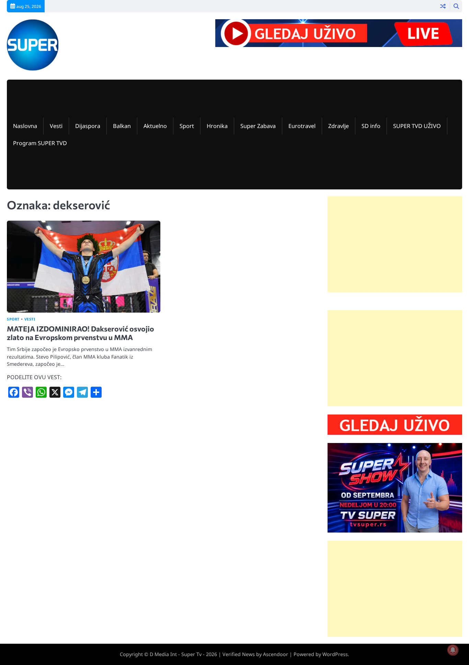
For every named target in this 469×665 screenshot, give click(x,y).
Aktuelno (155, 126)
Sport (187, 126)
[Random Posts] (443, 6)
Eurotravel (302, 126)
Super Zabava (258, 126)
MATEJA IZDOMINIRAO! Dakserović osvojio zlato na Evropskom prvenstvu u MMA (80, 332)
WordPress (335, 654)
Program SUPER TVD (40, 143)
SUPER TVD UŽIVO (417, 126)
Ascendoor (275, 654)
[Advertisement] (395, 244)
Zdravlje (338, 126)
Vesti (56, 126)
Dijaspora (87, 126)
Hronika (217, 126)
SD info (371, 126)
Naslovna (25, 126)
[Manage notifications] (452, 649)
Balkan (122, 126)
